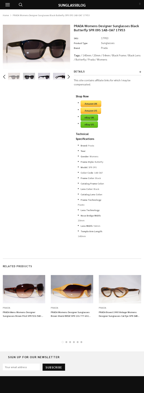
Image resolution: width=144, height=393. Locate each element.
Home (6, 15)
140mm (86, 55)
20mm (96, 55)
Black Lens (134, 55)
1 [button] (63, 342)
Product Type (81, 43)
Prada (91, 59)
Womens (102, 59)
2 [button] (66, 342)
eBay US (89, 124)
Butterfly (81, 59)
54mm (106, 55)
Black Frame (119, 55)
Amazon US (91, 111)
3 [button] (70, 342)
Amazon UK (91, 104)
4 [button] (74, 342)
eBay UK (89, 117)
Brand (77, 47)
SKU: (76, 38)
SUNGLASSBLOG (72, 5)
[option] (36, 47)
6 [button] (81, 342)
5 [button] (78, 342)
